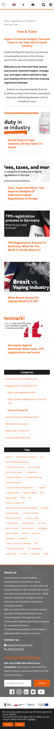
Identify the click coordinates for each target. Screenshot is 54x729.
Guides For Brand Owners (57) (21, 378)
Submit (42, 683)
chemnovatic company (26, 457)
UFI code (24, 553)
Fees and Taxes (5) (18, 410)
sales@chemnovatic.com (20, 645)
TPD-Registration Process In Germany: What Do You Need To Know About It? (27, 246)
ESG (42, 492)
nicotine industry (30, 513)
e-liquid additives (14, 477)
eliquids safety (30, 492)
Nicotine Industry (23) (17, 423)
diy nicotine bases (14, 472)
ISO (30, 497)
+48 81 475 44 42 (15, 649)
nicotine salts (12, 523)
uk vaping (35, 553)
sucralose (10, 538)
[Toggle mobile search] (43, 4)
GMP (22, 497)
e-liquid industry (13, 482)
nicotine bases (12, 513)
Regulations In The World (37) (21, 385)
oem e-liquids (12, 528)
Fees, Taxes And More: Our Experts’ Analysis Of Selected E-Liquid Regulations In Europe (26, 193)
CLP (42, 457)
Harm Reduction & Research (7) (22, 417)
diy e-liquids (34, 467)
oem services (28, 528)
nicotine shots (28, 523)
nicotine (44, 508)
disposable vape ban (15, 467)
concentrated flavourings (17, 462)
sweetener (23, 538)
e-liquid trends (13, 492)
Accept (8, 724)
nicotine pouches (14, 518)
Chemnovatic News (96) (18, 437)
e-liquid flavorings (33, 477)
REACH (25, 533)
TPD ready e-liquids (15, 548)
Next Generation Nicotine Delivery (21, 508)
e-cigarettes (31, 472)
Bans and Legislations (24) (21, 392)
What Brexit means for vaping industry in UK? (23, 299)
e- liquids (41, 487)
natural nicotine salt (15, 502)
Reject (19, 724)
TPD (36, 543)
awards (9, 457)
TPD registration (34, 548)
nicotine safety (32, 518)
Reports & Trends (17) (17, 430)
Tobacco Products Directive (18, 543)
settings (31, 719)
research (36, 533)
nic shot (42, 523)
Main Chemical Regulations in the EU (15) (27, 401)
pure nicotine (12, 533)
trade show (11, 553)
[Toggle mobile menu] (51, 4)
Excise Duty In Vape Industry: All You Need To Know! (25, 143)
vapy (46, 553)
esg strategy (11, 497)
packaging (42, 528)
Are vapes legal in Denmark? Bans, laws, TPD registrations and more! (26, 348)
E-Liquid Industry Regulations (19, 487)
